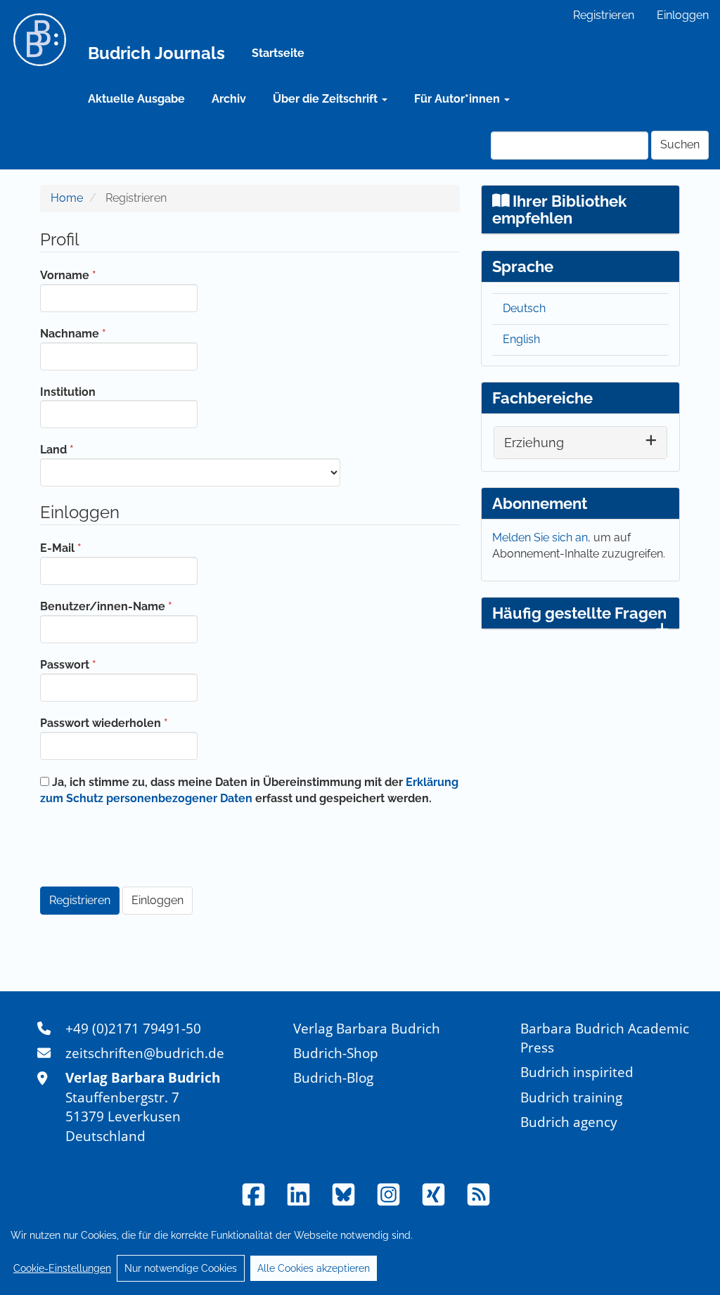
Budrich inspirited (577, 1071)
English (521, 339)
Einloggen (683, 15)
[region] (360, 1251)
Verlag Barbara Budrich (366, 1028)
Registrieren (603, 15)
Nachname (105, 333)
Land (89, 449)
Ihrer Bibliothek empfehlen (559, 209)
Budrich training (571, 1097)
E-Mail (93, 548)
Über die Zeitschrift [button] (326, 98)
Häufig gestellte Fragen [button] (579, 613)
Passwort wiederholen (119, 723)
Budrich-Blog (333, 1077)
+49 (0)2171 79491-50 (133, 1028)
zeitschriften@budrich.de (144, 1052)
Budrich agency (568, 1121)
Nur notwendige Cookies (180, 1268)
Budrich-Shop (335, 1052)
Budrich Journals (156, 53)
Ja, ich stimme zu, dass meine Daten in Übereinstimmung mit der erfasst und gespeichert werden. (249, 790)
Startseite (278, 53)
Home (67, 198)
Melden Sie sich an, (542, 537)
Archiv (229, 98)
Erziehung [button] (534, 442)
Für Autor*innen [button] (458, 98)
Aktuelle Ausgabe (136, 98)
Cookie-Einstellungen (62, 1268)
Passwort (100, 664)
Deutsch (524, 308)
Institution (68, 392)
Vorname (100, 275)
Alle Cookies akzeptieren (313, 1268)
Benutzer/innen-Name (119, 606)
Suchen (680, 144)
